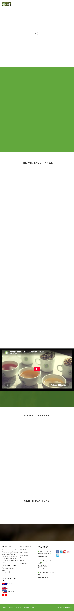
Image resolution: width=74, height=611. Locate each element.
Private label (8, 483)
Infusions (7, 293)
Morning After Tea (47, 223)
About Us (23, 550)
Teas (21, 558)
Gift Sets (7, 327)
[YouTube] (64, 552)
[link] (11, 591)
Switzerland (11, 595)
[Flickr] (68, 552)
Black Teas (7, 189)
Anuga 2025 (44, 446)
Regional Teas (9, 223)
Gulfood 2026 (9, 446)
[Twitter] (61, 552)
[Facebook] (57, 552)
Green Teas (44, 189)
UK (8, 588)
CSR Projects (24, 555)
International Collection (49, 293)
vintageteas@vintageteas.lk (10, 572)
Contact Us (23, 563)
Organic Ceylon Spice (49, 259)
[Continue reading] (19, 179)
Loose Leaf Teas (10, 259)
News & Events (24, 552)
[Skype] (57, 555)
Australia (9, 584)
